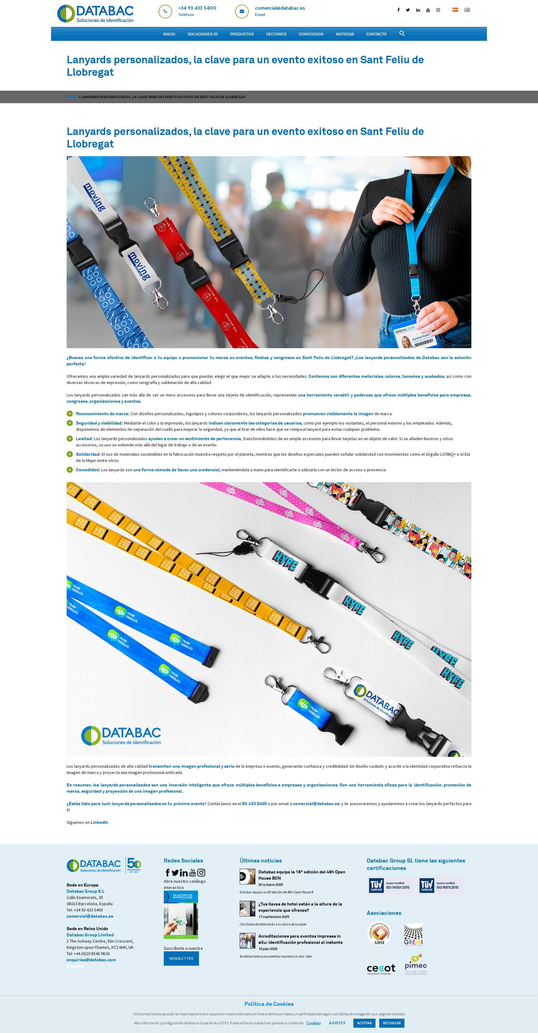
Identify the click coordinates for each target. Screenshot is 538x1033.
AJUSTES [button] (337, 1023)
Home (72, 96)
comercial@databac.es (316, 803)
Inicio (169, 33)
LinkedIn (99, 822)
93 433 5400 (254, 803)
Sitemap (75, 965)
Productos (242, 33)
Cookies (314, 1023)
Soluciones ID (203, 33)
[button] (402, 33)
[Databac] (95, 20)
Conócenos (311, 33)
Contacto (376, 33)
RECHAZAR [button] (392, 1023)
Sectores (276, 33)
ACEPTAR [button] (364, 1023)
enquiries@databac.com (91, 959)
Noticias (345, 33)
